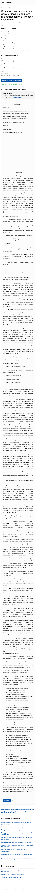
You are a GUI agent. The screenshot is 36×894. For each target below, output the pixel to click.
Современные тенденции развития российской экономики (17, 845)
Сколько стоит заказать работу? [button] (13, 84)
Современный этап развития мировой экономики (17, 827)
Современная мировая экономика (12, 874)
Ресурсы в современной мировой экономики (16, 842)
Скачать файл (16, 97)
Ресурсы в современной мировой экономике (16, 830)
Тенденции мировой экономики (11, 877)
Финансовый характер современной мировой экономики (16, 838)
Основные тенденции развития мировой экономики (14, 850)
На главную (4, 8)
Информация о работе (17, 810)
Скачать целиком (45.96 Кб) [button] (11, 80)
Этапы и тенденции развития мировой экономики (17, 859)
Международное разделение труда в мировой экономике (16, 833)
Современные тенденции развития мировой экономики (16, 823)
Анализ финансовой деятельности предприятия (22, 8)
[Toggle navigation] (32, 2)
